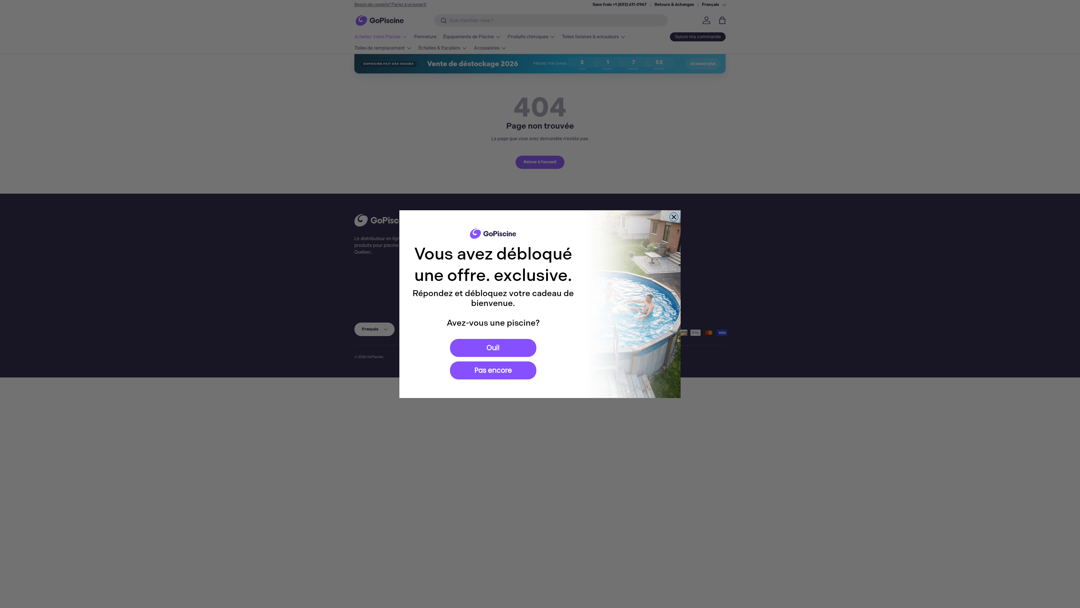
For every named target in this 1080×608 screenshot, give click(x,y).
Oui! (493, 347)
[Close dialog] (673, 217)
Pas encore (493, 370)
